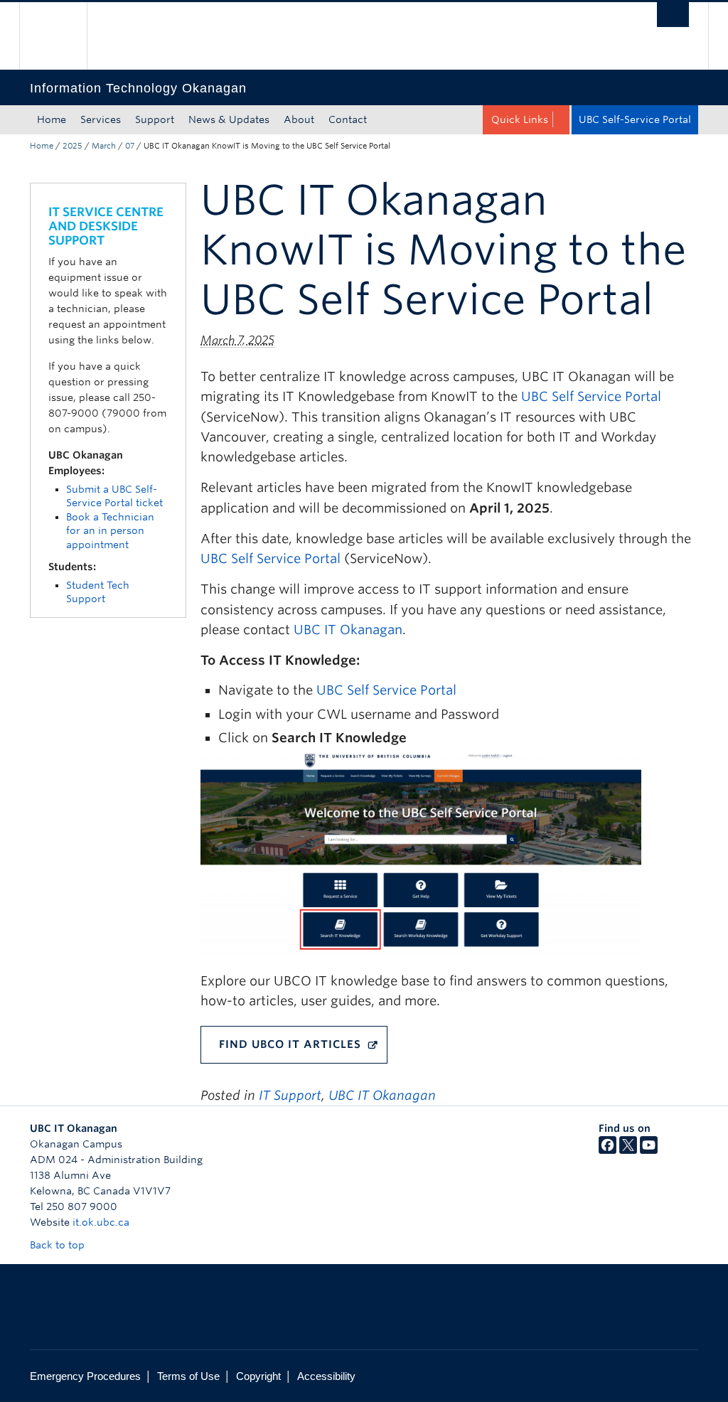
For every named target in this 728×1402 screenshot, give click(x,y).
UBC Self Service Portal (591, 396)
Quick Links (519, 119)
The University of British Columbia (63, 36)
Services (100, 119)
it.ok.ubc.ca (101, 1222)
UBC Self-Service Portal (635, 119)
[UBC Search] (673, 14)
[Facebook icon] (607, 1150)
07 (129, 146)
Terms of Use (188, 1376)
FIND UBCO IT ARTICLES (290, 1044)
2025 (72, 146)
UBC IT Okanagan (348, 629)
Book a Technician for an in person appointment (110, 530)
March (104, 146)
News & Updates (228, 119)
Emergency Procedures (85, 1376)
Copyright (258, 1376)
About (299, 119)
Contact (347, 119)
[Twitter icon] (628, 1150)
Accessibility (326, 1376)
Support (154, 119)
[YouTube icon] (649, 1150)
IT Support (290, 1095)
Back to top (58, 1245)
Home (51, 119)
